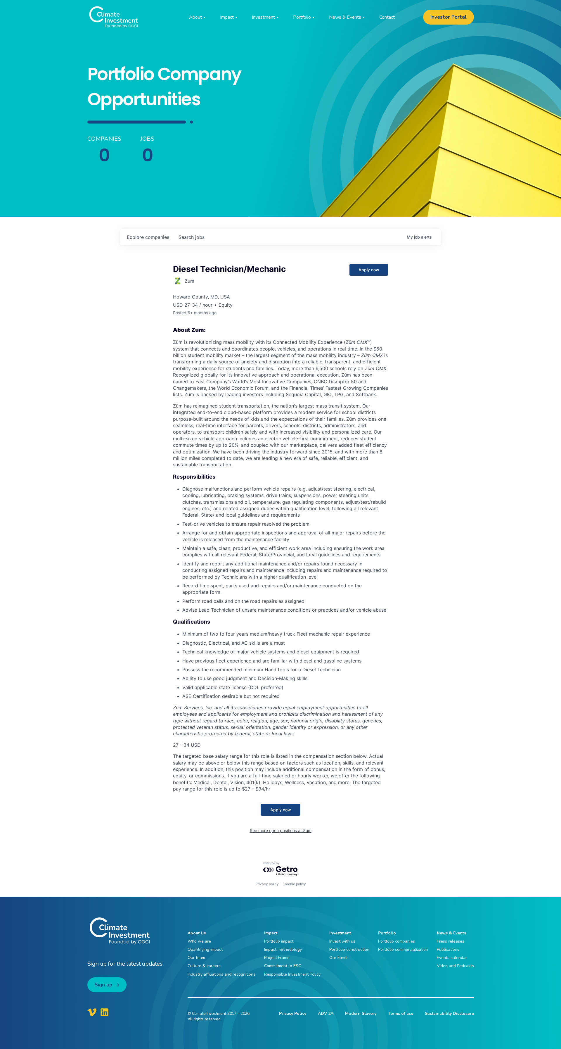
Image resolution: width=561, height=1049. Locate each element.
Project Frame (277, 957)
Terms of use (400, 1013)
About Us (197, 933)
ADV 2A (325, 1013)
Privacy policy (267, 884)
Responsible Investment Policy (292, 974)
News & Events (451, 933)
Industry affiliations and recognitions (221, 974)
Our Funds (339, 957)
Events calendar (452, 957)
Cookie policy (294, 884)
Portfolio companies (396, 941)
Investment (340, 933)
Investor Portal (448, 17)
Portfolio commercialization (403, 949)
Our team (196, 957)
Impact (270, 933)
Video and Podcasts (455, 966)
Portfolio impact (278, 941)
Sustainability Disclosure (449, 1013)
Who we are (199, 941)
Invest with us (342, 941)
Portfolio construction (349, 949)
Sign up (103, 984)
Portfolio (387, 933)
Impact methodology (283, 949)
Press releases (450, 941)
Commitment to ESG (282, 966)
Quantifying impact (205, 949)
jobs (192, 237)
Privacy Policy (292, 1013)
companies (148, 237)
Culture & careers (204, 966)
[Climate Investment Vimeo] (92, 1012)
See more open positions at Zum (280, 830)
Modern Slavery (360, 1013)
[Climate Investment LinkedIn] (104, 1012)
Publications (448, 949)
